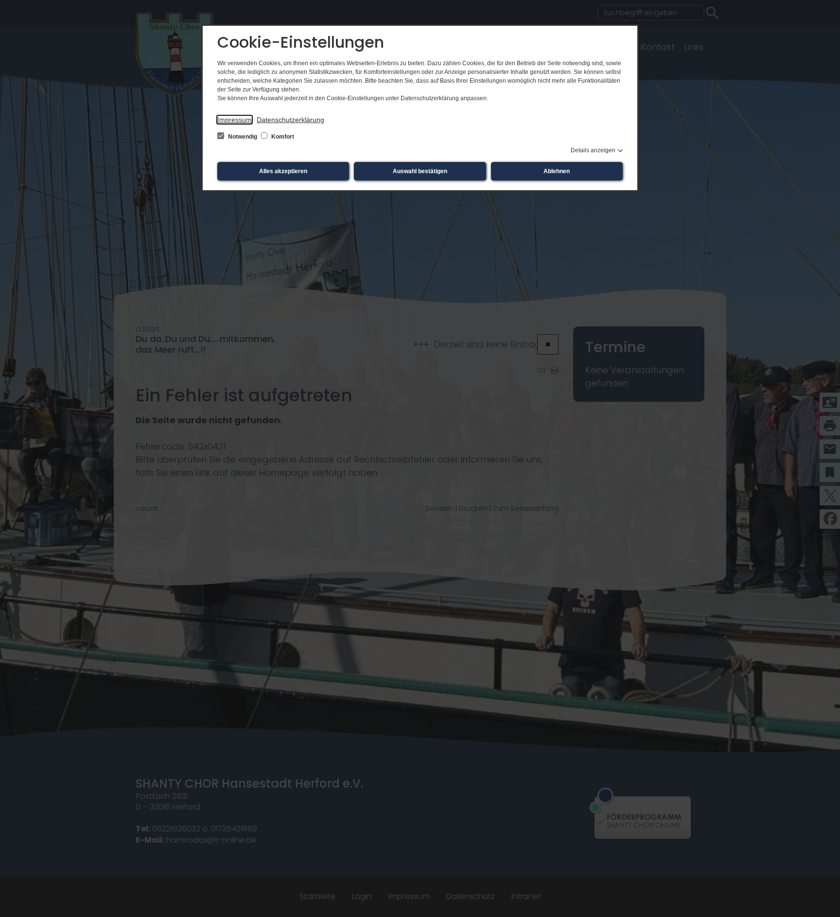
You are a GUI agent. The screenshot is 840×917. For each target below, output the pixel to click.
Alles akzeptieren (283, 171)
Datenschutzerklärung (290, 120)
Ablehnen (556, 171)
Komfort (282, 136)
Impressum (234, 120)
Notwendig (243, 136)
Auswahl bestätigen (420, 171)
